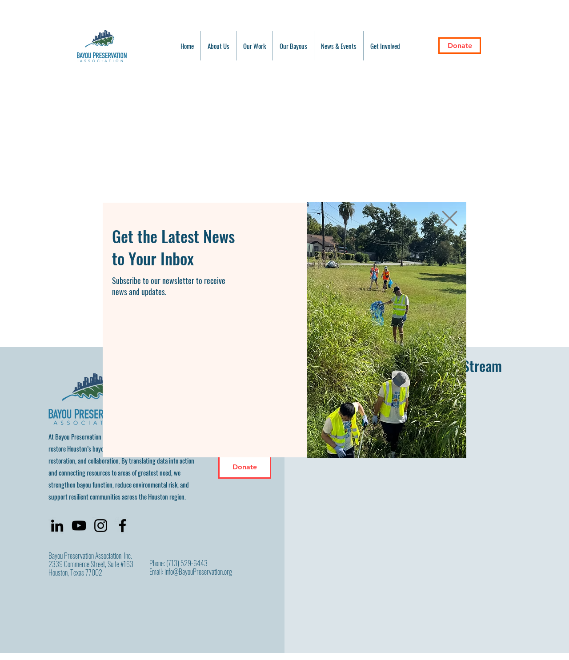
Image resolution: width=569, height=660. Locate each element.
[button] (449, 218)
